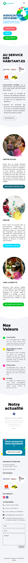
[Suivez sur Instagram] (4, 497)
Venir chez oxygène (14, 452)
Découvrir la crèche (12, 245)
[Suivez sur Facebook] (14, 414)
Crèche (7, 33)
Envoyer (21, 547)
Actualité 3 (14, 419)
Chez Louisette (10, 38)
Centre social (10, 28)
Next (26, 74)
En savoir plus (9, 118)
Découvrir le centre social (14, 186)
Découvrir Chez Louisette (13, 304)
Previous (1, 74)
